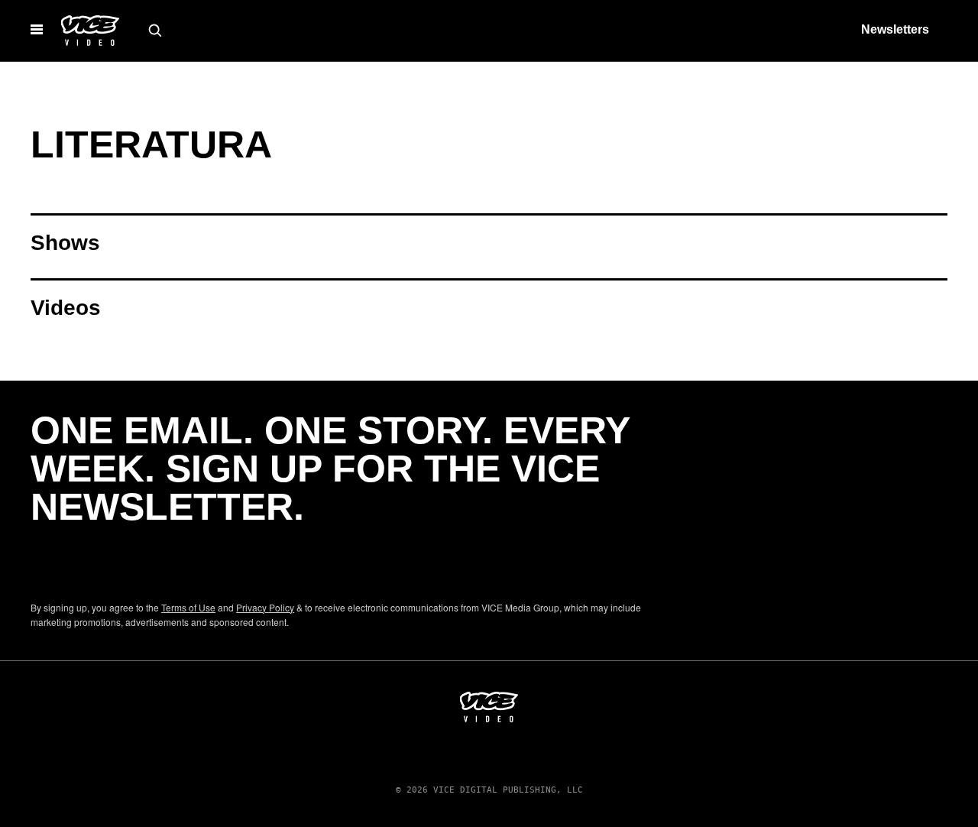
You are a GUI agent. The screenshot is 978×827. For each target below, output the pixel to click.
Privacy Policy (265, 607)
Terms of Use (188, 607)
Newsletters (895, 29)
